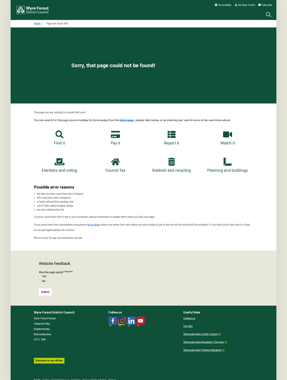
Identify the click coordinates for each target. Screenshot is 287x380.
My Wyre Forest (246, 4)
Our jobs (188, 326)
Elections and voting (59, 170)
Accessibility (224, 4)
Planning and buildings (227, 170)
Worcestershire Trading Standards (202, 350)
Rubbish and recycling (171, 170)
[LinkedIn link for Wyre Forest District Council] (131, 321)
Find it (59, 143)
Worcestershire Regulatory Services (203, 342)
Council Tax (115, 170)
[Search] (268, 14)
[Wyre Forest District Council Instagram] (122, 321)
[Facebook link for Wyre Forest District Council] (113, 321)
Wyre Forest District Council (32, 10)
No (44, 281)
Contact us (189, 318)
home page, (127, 120)
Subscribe (267, 4)
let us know (93, 224)
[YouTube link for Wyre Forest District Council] (140, 321)
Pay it (115, 143)
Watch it (227, 143)
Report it (171, 143)
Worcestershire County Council (200, 334)
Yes (44, 276)
